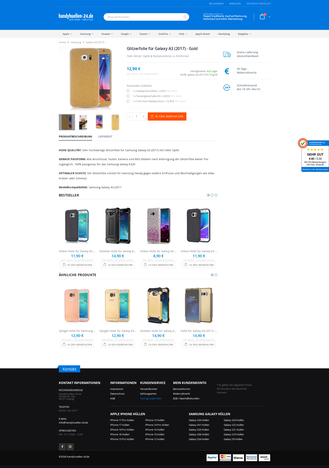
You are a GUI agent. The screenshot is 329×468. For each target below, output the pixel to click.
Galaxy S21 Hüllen (234, 429)
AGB (112, 398)
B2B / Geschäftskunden (186, 398)
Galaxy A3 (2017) (95, 42)
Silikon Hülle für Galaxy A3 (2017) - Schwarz (199, 251)
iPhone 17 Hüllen (119, 425)
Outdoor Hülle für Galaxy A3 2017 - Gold (158, 331)
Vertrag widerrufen (150, 398)
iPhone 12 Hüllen (154, 439)
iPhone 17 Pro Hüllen (122, 420)
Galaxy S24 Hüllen (199, 439)
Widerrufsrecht (181, 393)
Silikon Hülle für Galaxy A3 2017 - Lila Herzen (158, 251)
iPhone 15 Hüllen (154, 420)
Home (62, 42)
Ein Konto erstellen (258, 3)
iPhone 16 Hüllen (119, 434)
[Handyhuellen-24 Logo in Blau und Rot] (76, 17)
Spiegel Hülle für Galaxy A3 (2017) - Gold (117, 331)
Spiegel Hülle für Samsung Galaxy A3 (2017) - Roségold (77, 331)
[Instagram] (70, 446)
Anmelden (235, 3)
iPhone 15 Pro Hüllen (122, 439)
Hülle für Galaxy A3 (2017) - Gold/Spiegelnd (199, 331)
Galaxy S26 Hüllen (199, 420)
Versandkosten (148, 389)
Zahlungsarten (148, 393)
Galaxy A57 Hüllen (199, 425)
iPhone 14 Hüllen (154, 429)
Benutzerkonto (181, 389)
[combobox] (146, 17)
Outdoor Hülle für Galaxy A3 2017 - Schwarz (117, 251)
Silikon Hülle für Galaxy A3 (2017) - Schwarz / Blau (77, 251)
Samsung (76, 42)
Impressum (116, 389)
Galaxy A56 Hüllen (199, 434)
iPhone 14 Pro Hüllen (157, 425)
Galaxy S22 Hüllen (234, 425)
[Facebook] (62, 446)
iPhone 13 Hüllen (154, 434)
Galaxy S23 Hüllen (234, 420)
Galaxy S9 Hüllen (233, 439)
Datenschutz (117, 393)
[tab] (78, 136)
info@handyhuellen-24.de (73, 422)
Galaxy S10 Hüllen (234, 434)
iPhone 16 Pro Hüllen (122, 429)
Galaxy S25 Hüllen (199, 429)
